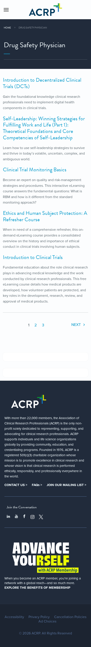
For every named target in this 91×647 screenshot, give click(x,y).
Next (76, 325)
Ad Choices (47, 621)
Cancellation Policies (70, 617)
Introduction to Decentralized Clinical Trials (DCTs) (42, 83)
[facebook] (24, 517)
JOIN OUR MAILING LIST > (66, 485)
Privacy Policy (39, 617)
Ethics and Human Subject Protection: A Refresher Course (45, 216)
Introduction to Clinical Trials (33, 257)
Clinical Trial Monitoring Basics (34, 170)
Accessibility (14, 617)
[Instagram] (32, 517)
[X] (41, 517)
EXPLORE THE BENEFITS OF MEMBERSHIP (37, 588)
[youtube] (16, 517)
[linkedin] (8, 517)
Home (7, 28)
